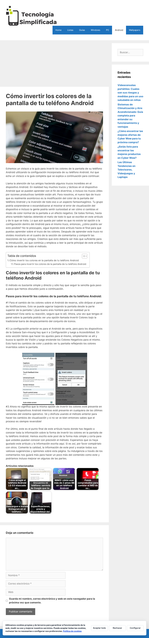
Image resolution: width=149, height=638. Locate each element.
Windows (95, 30)
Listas (70, 30)
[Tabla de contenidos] (84, 256)
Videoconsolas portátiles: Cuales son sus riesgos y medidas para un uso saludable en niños (130, 92)
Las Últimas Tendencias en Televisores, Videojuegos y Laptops (126, 170)
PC (107, 30)
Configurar (135, 628)
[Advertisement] (54, 63)
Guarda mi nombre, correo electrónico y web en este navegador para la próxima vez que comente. (52, 600)
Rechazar (117, 628)
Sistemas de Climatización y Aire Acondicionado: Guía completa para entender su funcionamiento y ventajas (130, 115)
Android (119, 30)
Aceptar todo (99, 628)
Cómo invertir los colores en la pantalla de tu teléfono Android (44, 260)
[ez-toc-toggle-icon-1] (83, 256)
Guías (82, 30)
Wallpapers (134, 30)
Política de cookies (72, 631)
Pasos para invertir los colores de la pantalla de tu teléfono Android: (50, 264)
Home (58, 30)
